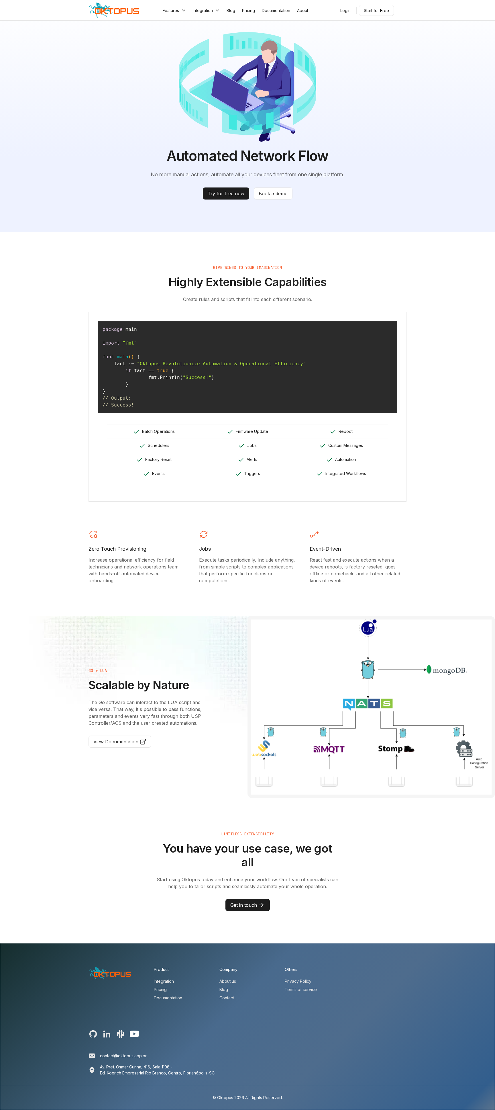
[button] (174, 10)
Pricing (248, 10)
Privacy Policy (298, 981)
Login (345, 10)
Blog (231, 10)
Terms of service (301, 989)
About (302, 10)
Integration (164, 981)
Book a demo (273, 193)
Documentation (276, 10)
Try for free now (226, 193)
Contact (226, 997)
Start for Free (376, 10)
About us (227, 981)
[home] (114, 10)
